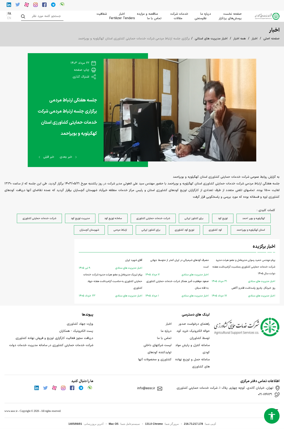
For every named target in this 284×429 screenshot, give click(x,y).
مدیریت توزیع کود (80, 218)
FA (9, 14)
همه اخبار (239, 38)
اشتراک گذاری (81, 77)
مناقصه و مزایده (147, 14)
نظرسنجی (201, 18)
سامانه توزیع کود (113, 218)
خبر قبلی (48, 157)
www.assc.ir (11, 411)
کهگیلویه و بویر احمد (253, 218)
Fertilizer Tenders (122, 18)
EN (9, 18)
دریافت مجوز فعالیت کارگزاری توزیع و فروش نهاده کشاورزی (54, 338)
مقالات (178, 18)
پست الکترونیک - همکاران (76, 331)
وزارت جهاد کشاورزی (80, 324)
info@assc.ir (146, 388)
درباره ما (205, 14)
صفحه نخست (232, 14)
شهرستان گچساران (89, 230)
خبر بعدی (66, 157)
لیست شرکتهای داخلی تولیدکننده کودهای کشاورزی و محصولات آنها (155, 352)
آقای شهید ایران (110, 264)
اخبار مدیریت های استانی (211, 38)
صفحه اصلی (271, 38)
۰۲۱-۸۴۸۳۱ (265, 394)
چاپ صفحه (82, 70)
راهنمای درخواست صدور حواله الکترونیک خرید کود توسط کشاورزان (193, 331)
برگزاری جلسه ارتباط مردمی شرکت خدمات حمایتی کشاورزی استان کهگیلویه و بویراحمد (67, 122)
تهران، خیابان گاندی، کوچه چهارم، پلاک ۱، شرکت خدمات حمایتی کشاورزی (225, 388)
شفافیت (102, 14)
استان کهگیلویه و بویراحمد (251, 230)
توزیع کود (223, 218)
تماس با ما (154, 18)
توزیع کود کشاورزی (184, 230)
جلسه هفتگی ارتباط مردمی (73, 100)
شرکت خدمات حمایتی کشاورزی (153, 218)
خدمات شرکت (179, 14)
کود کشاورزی (215, 230)
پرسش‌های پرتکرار (230, 18)
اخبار (122, 14)
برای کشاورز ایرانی (194, 218)
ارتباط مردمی (120, 230)
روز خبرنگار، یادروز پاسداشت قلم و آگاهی (243, 292)
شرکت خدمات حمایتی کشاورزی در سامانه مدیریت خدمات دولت (51, 345)
